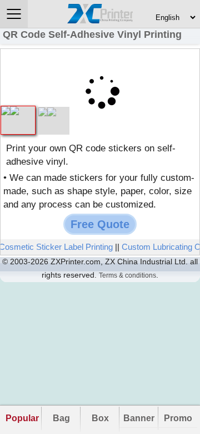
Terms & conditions (127, 275)
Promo (178, 418)
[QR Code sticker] (53, 112)
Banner (138, 418)
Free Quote (100, 224)
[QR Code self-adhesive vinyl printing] (18, 111)
